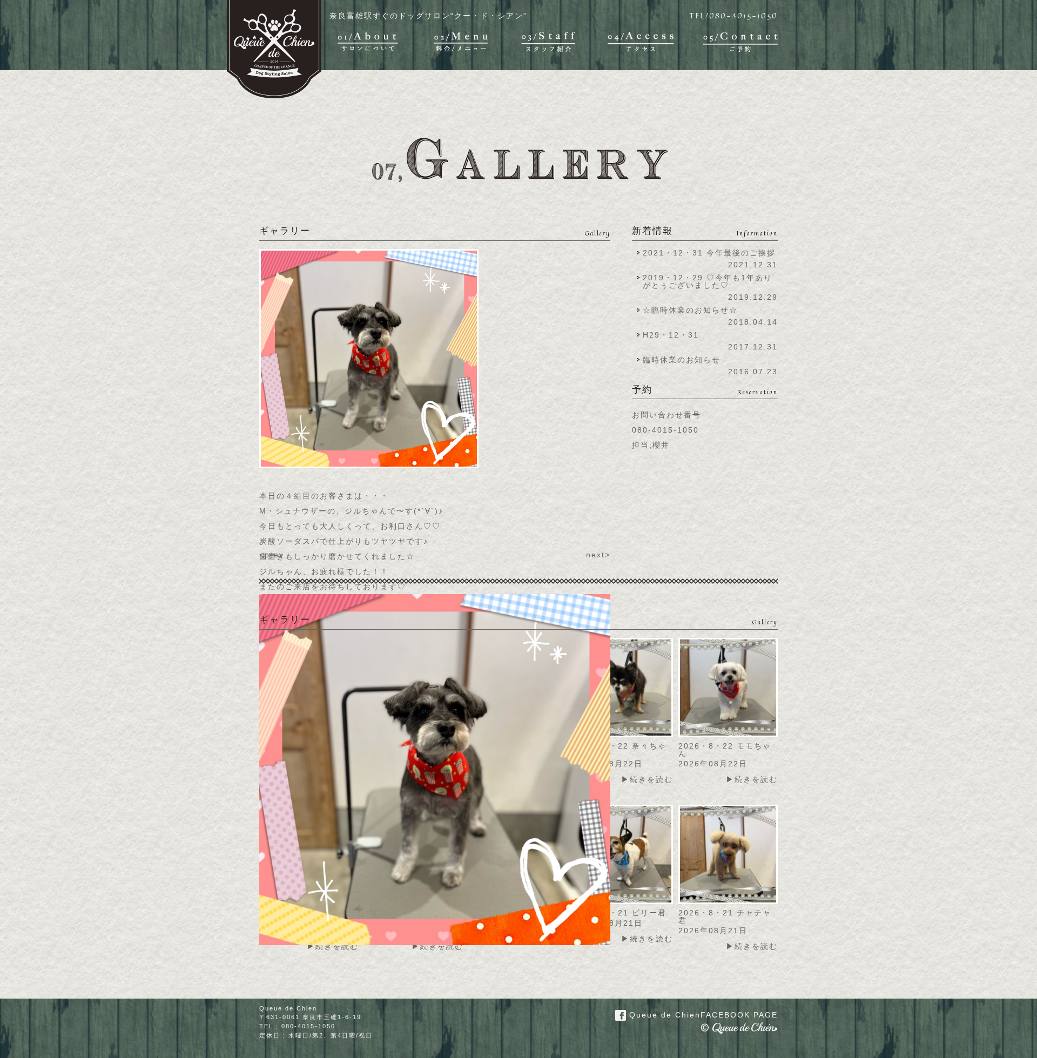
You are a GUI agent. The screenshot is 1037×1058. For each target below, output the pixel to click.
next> (598, 554)
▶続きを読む (647, 779)
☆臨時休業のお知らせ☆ (690, 310)
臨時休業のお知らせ (681, 359)
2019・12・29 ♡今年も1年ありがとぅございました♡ (707, 281)
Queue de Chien (702, 1014)
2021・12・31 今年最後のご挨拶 (709, 252)
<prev (271, 554)
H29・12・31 (674, 335)
